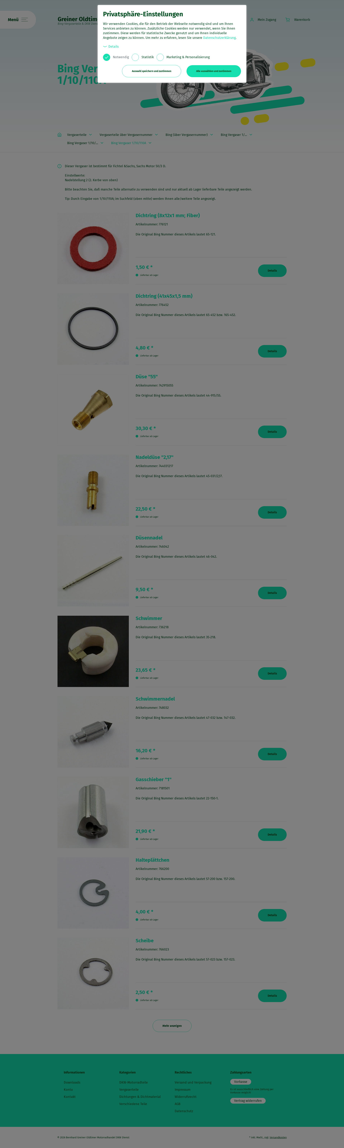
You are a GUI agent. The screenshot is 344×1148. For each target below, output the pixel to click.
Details (113, 47)
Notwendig (121, 57)
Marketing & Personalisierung (188, 57)
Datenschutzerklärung (219, 38)
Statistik (148, 57)
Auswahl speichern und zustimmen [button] (151, 71)
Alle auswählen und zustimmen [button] (213, 71)
